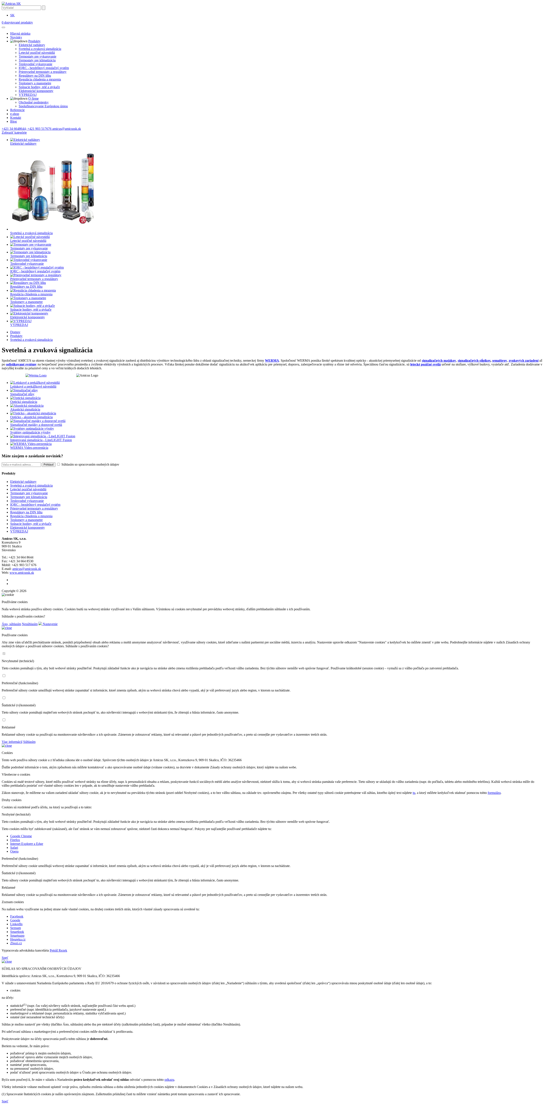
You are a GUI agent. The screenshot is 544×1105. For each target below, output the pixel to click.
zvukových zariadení (523, 360)
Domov (15, 332)
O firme (33, 98)
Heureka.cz (18, 939)
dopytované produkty (17, 22)
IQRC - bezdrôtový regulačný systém (44, 68)
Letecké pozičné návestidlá (37, 52)
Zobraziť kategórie (14, 132)
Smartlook (17, 932)
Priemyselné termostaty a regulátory (43, 72)
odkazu (169, 1079)
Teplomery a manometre (35, 83)
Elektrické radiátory (32, 45)
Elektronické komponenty (36, 91)
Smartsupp (17, 935)
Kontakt (15, 117)
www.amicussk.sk (22, 572)
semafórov (499, 360)
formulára (494, 793)
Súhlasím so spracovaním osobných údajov (90, 464)
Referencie (17, 110)
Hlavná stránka (20, 33)
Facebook (16, 916)
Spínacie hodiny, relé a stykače (39, 87)
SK (12, 15)
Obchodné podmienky (34, 102)
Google (15, 920)
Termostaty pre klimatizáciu (37, 60)
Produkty (34, 41)
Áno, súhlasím (11, 624)
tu (414, 793)
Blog (13, 121)
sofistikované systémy (21, 364)
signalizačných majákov (439, 360)
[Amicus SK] (11, 3)
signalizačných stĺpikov (474, 360)
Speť (5, 957)
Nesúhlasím (30, 624)
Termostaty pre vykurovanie (37, 56)
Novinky (16, 37)
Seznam (15, 928)
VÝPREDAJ (28, 94)
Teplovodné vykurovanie (35, 64)
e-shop (14, 114)
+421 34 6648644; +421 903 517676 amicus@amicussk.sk (41, 128)
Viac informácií (12, 742)
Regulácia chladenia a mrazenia (40, 79)
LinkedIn (16, 924)
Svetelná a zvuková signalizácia (40, 49)
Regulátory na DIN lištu (35, 75)
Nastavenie (50, 624)
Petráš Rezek (58, 950)
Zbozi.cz (16, 943)
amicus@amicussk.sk (26, 569)
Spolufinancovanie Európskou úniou (43, 106)
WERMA (272, 360)
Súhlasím (29, 742)
